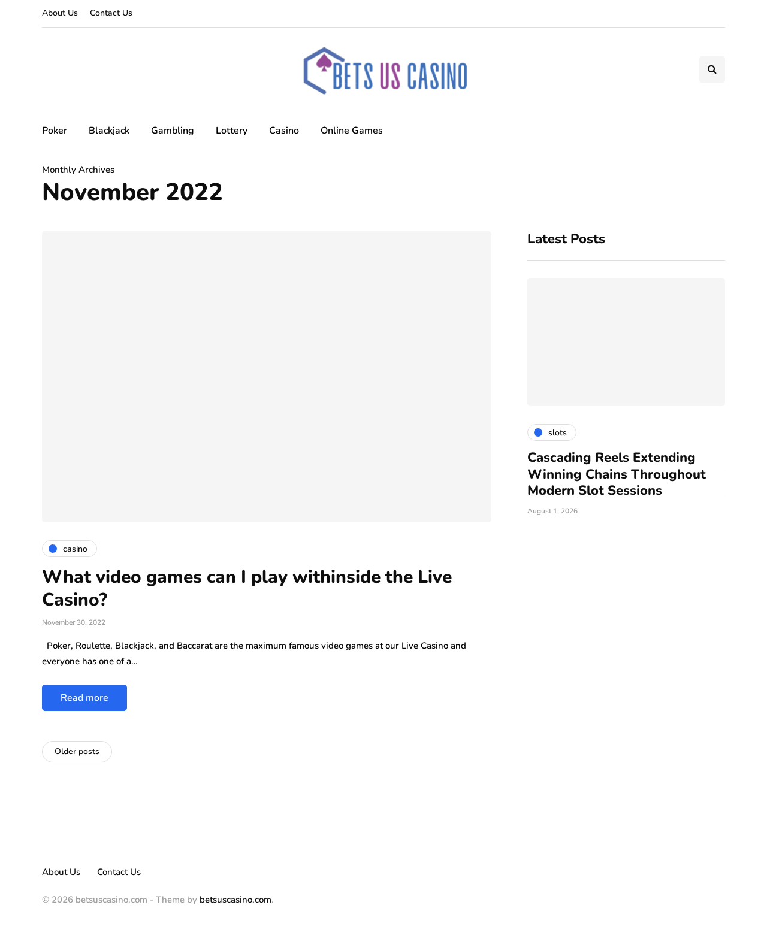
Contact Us (111, 13)
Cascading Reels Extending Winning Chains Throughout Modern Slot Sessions (616, 474)
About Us (60, 13)
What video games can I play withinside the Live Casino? (247, 588)
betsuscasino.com (235, 900)
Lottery (231, 130)
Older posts (77, 751)
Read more (84, 697)
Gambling (172, 130)
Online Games (352, 130)
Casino (284, 130)
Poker (54, 130)
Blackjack (109, 130)
